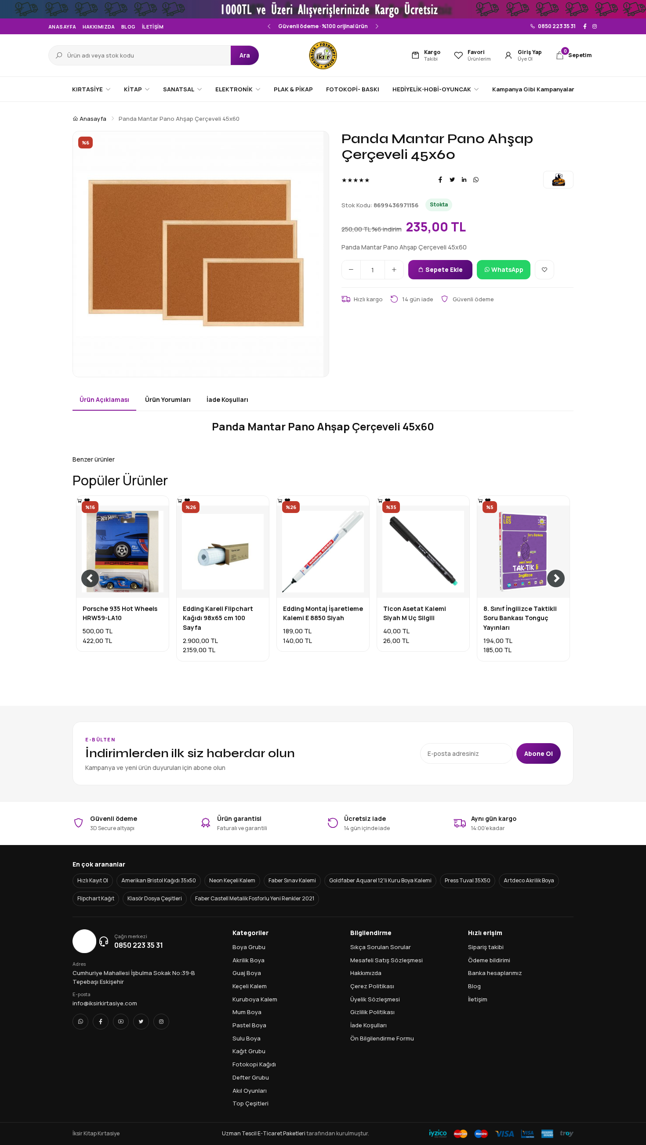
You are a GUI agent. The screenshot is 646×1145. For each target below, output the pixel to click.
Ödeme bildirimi (489, 960)
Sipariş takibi (486, 947)
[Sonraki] (376, 26)
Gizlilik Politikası (372, 1012)
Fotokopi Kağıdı (254, 1064)
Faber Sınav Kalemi (292, 880)
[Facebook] (585, 26)
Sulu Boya (246, 1038)
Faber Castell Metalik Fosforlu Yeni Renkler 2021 (254, 898)
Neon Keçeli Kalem (232, 880)
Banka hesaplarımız (495, 973)
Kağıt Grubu (248, 1051)
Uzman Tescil (239, 1133)
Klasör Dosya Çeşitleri (154, 898)
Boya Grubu (248, 947)
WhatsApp (506, 269)
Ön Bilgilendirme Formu (382, 1038)
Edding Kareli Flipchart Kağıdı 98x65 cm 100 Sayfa (218, 618)
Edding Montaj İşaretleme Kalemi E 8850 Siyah (323, 613)
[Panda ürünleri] (558, 179)
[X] (141, 1021)
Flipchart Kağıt (95, 898)
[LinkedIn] (464, 179)
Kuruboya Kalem (254, 999)
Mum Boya (246, 1012)
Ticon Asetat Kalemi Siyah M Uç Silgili (414, 613)
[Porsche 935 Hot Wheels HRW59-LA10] (79, 500)
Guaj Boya (246, 973)
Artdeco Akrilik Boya (529, 880)
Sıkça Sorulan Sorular (380, 947)
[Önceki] (269, 26)
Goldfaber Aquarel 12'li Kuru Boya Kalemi (380, 880)
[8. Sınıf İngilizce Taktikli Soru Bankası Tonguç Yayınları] (480, 500)
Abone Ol (538, 753)
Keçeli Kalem (249, 986)
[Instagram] (595, 26)
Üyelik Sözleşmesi (375, 999)
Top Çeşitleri (250, 1103)
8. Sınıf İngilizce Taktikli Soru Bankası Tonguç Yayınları (520, 618)
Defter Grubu (250, 1077)
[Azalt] (351, 269)
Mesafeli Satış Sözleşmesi (386, 960)
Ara (245, 55)
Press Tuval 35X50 (467, 880)
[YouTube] (121, 1021)
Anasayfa (62, 26)
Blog (128, 26)
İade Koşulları (368, 1025)
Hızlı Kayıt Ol (92, 880)
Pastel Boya (249, 1025)
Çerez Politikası (372, 986)
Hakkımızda (99, 26)
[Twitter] (452, 179)
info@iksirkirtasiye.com (105, 1003)
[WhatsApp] (475, 179)
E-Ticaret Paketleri (281, 1133)
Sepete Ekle (443, 269)
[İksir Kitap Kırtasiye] (323, 55)
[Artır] (394, 269)
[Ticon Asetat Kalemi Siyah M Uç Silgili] (380, 500)
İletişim (153, 26)
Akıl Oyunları (249, 1090)
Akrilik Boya (248, 960)
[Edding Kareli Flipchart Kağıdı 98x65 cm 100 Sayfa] (180, 500)
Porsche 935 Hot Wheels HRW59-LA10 (120, 613)
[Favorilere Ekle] (544, 269)
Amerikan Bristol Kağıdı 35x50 (158, 880)
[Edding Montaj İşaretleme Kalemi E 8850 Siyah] (280, 500)
